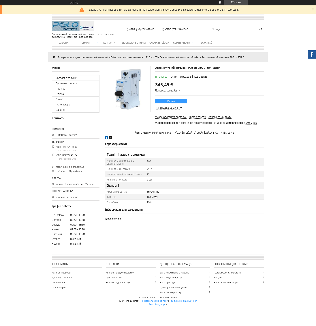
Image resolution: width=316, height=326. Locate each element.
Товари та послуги (69, 57)
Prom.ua (175, 297)
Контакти (109, 42)
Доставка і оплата (134, 42)
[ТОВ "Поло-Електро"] (73, 26)
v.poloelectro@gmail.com (68, 171)
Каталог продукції (66, 78)
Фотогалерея (63, 104)
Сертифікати (181, 42)
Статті (59, 99)
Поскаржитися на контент (154, 301)
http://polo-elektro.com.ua (70, 166)
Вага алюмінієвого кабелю (174, 272)
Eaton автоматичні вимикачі (126, 57)
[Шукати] (261, 29)
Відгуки (60, 93)
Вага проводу (167, 282)
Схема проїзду (159, 42)
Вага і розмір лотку (170, 292)
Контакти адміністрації (118, 282)
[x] (110, 138)
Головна (62, 42)
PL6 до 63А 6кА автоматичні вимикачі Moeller (172, 57)
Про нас (60, 88)
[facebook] (106, 138)
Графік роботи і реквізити (227, 272)
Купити (171, 101)
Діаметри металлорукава (173, 287)
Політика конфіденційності (183, 301)
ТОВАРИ (85, 42)
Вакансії (206, 42)
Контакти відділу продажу (119, 272)
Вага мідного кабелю (171, 277)
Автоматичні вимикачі (95, 57)
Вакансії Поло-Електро (226, 282)
